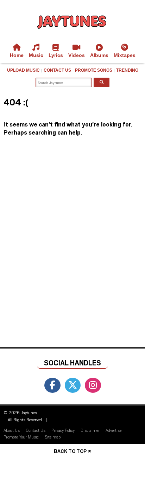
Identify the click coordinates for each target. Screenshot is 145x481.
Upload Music (23, 70)
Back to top (70, 451)
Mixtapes (124, 55)
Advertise (113, 430)
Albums (99, 55)
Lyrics (56, 55)
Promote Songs (93, 70)
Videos (76, 55)
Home (17, 55)
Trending (127, 70)
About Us (12, 430)
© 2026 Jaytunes (20, 412)
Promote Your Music (21, 437)
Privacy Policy (63, 430)
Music (36, 55)
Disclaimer (90, 430)
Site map (53, 437)
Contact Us (57, 70)
